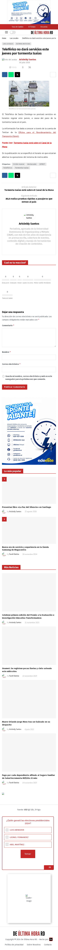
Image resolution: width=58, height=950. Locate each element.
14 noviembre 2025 (29, 783)
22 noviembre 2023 (29, 676)
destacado (31, 164)
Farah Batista (14, 554)
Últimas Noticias (23, 44)
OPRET (42, 164)
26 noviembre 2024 (29, 554)
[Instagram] (29, 249)
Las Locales (8, 44)
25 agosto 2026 (31, 511)
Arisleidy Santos (27, 59)
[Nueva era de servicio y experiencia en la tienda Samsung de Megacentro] (29, 530)
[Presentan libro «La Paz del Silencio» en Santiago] (29, 490)
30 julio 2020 (24, 62)
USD (26, 810)
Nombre (6, 352)
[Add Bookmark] (53, 74)
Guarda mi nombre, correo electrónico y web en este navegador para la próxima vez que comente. (28, 377)
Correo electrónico (11, 364)
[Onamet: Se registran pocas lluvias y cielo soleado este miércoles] (29, 646)
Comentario (8, 325)
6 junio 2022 (29, 729)
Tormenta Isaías (22, 168)
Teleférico (7, 168)
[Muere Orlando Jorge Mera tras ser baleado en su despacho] (29, 699)
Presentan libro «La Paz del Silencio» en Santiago (26, 507)
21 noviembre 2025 (32, 622)
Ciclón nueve (18, 164)
